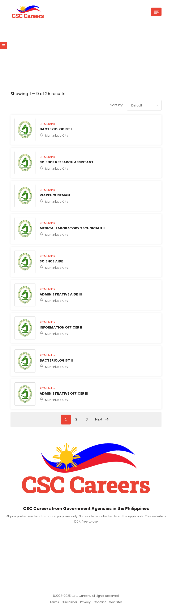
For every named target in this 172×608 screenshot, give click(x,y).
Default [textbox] (136, 105)
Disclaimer (69, 602)
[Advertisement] (86, 58)
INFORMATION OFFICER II (61, 327)
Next (99, 419)
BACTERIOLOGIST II (56, 360)
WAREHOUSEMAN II (56, 195)
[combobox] (144, 105)
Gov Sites (115, 602)
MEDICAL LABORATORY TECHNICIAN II (72, 228)
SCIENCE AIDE (51, 261)
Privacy (85, 602)
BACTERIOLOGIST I (56, 129)
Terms (54, 602)
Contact (100, 602)
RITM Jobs (47, 124)
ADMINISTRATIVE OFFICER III (64, 393)
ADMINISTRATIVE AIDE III (61, 294)
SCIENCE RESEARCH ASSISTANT (67, 162)
